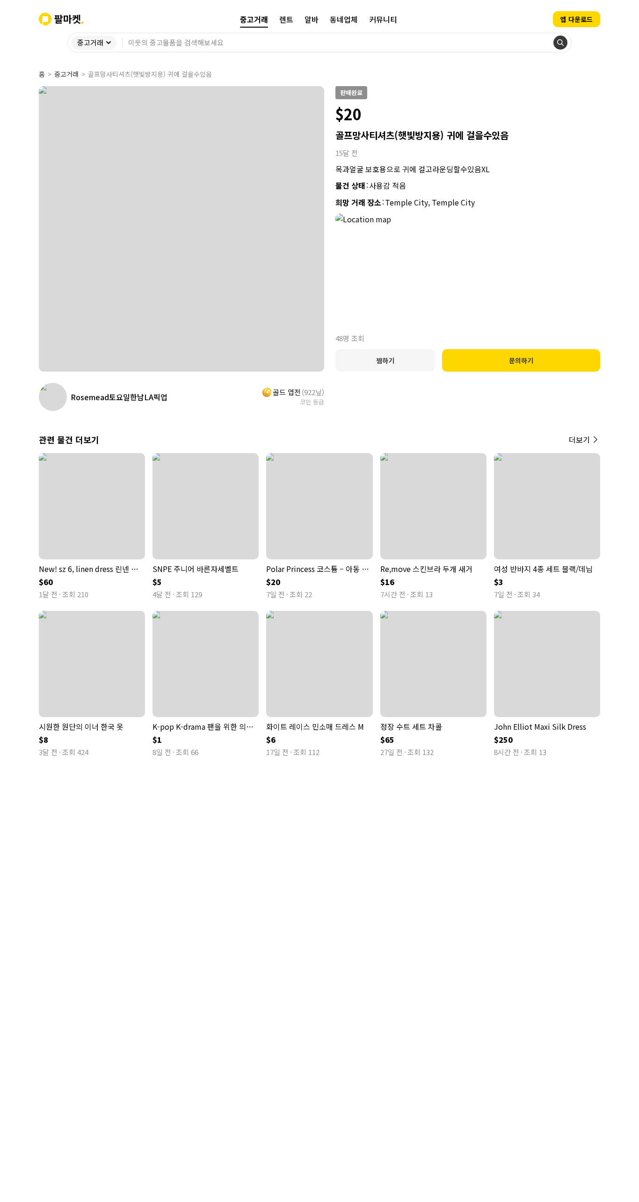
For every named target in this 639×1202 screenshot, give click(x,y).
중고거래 (66, 74)
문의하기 (521, 360)
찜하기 (385, 360)
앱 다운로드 (576, 19)
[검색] (560, 43)
